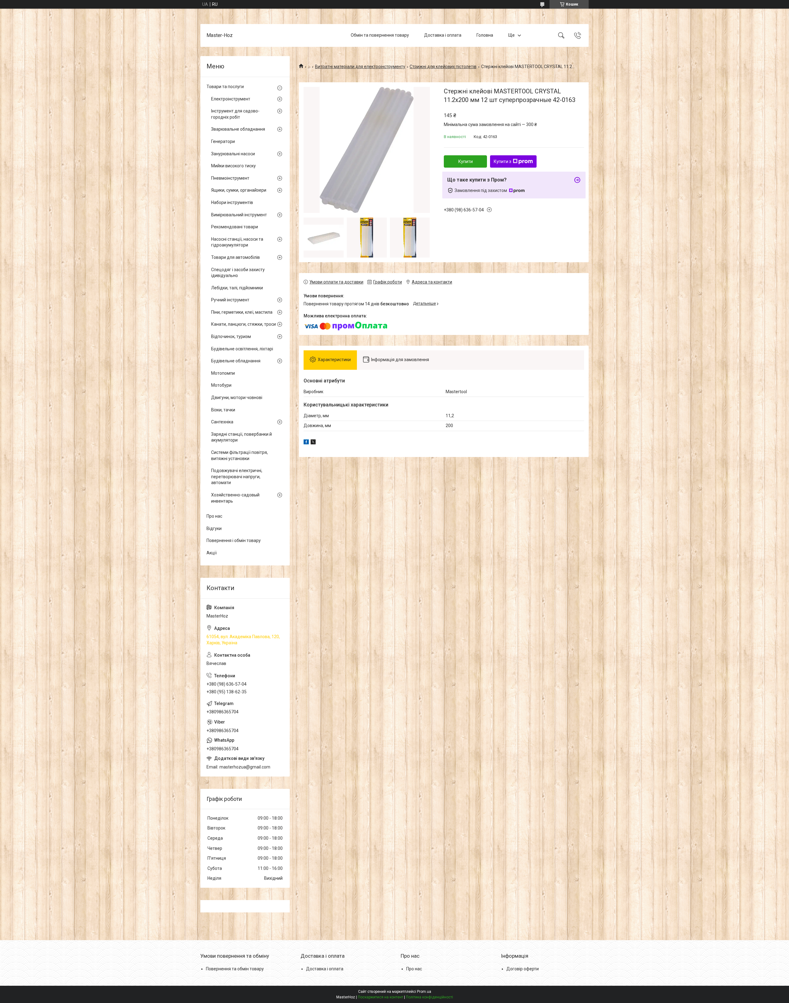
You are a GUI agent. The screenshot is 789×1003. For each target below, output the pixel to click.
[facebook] (306, 442)
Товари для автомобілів (235, 257)
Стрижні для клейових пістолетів (443, 66)
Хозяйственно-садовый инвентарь (235, 498)
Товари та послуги (225, 86)
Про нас (214, 516)
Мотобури (221, 385)
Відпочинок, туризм (231, 336)
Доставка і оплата (442, 35)
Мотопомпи (223, 373)
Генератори (223, 141)
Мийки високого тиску (233, 165)
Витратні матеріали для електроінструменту (360, 66)
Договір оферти (522, 968)
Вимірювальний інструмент (239, 214)
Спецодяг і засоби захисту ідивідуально (238, 272)
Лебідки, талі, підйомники (237, 287)
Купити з (502, 161)
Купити (465, 161)
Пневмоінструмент (230, 178)
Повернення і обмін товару (233, 540)
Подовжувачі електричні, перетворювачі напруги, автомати (236, 476)
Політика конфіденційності (429, 997)
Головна (484, 35)
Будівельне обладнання (235, 360)
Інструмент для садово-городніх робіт (235, 114)
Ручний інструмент (230, 299)
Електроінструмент (230, 98)
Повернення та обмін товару (235, 968)
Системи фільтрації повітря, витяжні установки (239, 455)
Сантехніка (222, 421)
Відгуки (214, 528)
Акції (211, 552)
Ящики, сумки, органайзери (238, 190)
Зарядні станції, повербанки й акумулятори (241, 437)
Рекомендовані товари (234, 226)
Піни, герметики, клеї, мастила (241, 312)
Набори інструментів (232, 202)
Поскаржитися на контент (380, 997)
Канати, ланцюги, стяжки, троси (243, 324)
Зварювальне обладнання (238, 129)
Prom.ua (424, 991)
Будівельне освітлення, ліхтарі (242, 348)
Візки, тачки (223, 409)
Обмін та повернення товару (380, 35)
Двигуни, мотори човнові (236, 397)
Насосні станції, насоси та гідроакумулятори (237, 242)
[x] (313, 442)
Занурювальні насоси (233, 153)
